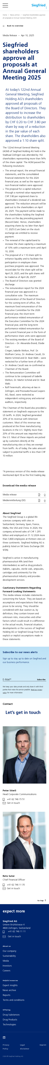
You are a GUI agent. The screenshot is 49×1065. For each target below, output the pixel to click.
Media (6, 961)
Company (8, 15)
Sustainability (9, 956)
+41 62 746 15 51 (16, 799)
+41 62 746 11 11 (17, 931)
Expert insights (10, 985)
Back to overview (15, 26)
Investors (7, 966)
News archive (9, 990)
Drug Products (10, 1020)
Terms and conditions (13, 1000)
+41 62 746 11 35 (16, 885)
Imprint (43, 1045)
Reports (6, 995)
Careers (6, 971)
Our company (9, 951)
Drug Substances (11, 1015)
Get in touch (13, 803)
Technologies (9, 1024)
